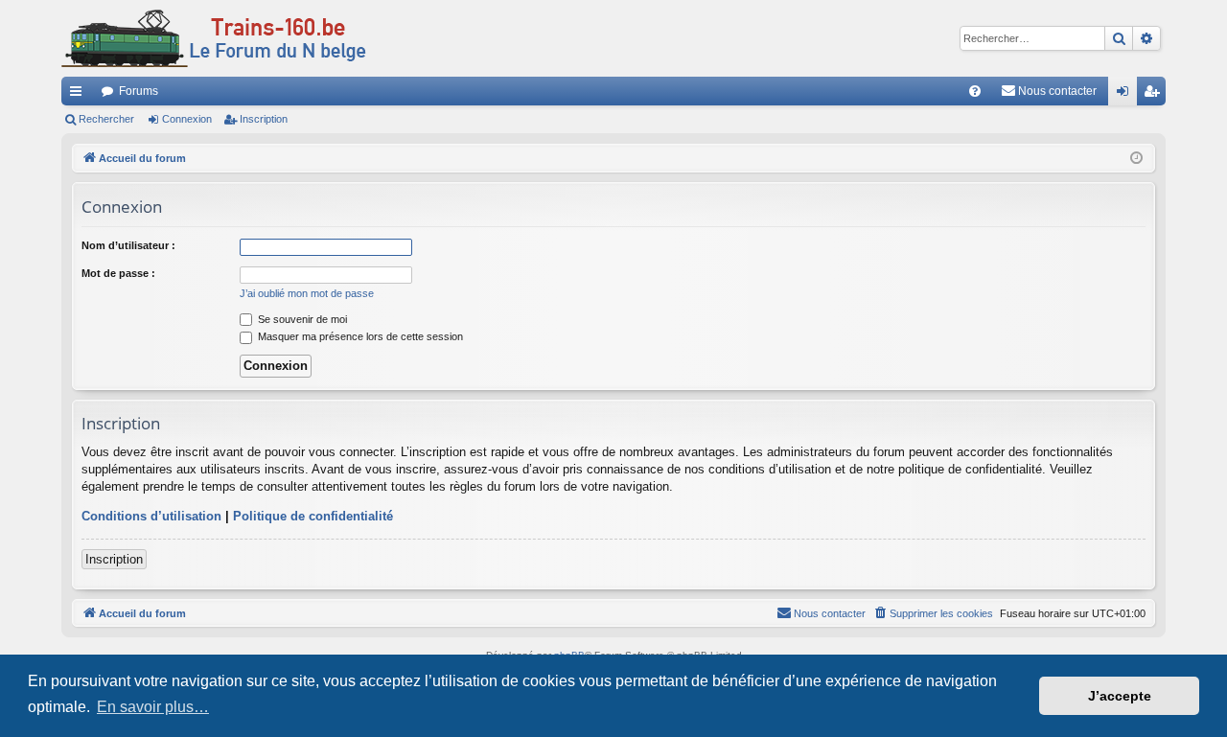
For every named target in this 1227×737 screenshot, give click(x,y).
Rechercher (106, 119)
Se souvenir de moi (301, 319)
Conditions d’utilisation (151, 516)
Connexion (187, 119)
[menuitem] (975, 91)
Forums (138, 91)
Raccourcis (79, 94)
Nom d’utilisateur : (128, 245)
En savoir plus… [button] (153, 707)
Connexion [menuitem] (1126, 94)
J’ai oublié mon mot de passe (307, 293)
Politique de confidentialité (313, 516)
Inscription (264, 119)
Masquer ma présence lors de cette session (359, 336)
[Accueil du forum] (213, 38)
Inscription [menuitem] (1155, 94)
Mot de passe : (118, 273)
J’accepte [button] (1119, 695)
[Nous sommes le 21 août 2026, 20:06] (1136, 159)
